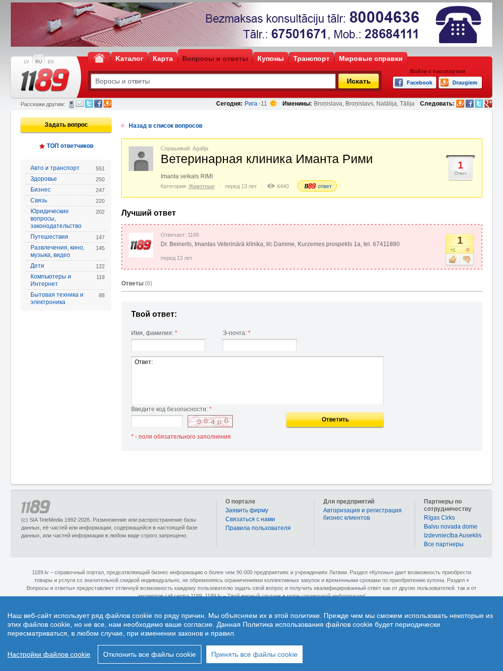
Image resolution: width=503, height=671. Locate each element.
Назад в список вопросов (165, 125)
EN (51, 61)
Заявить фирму (246, 510)
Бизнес (67, 189)
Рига (251, 103)
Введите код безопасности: (171, 409)
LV (26, 61)
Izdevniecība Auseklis (452, 535)
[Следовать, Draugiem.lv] (460, 104)
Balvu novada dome (450, 526)
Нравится (453, 259)
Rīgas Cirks (439, 517)
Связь (67, 200)
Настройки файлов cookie (48, 654)
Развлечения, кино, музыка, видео (67, 251)
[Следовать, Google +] (488, 104)
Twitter (89, 104)
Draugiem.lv (108, 104)
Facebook (98, 104)
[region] (251, 633)
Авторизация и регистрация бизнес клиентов (362, 514)
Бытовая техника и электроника (67, 298)
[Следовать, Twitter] (479, 104)
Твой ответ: (154, 314)
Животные (202, 186)
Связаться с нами (250, 519)
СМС (71, 104)
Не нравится (467, 259)
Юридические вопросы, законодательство (67, 218)
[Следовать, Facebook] (470, 104)
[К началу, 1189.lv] (99, 58)
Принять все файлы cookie (254, 654)
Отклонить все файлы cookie (149, 654)
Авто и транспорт (67, 168)
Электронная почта (80, 104)
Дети (67, 265)
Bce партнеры (444, 544)
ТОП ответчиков (70, 145)
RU (38, 61)
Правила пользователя (258, 528)
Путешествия (67, 236)
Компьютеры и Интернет (67, 280)
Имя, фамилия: (154, 333)
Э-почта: (237, 333)
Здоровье (67, 178)
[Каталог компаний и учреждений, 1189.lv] (45, 80)
